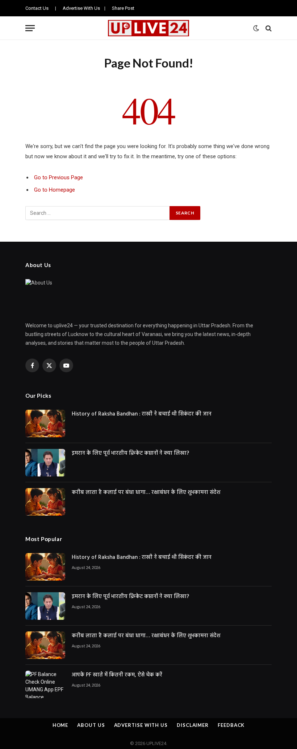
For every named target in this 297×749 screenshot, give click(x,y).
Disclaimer (193, 725)
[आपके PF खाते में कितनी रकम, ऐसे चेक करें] (45, 684)
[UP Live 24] (149, 28)
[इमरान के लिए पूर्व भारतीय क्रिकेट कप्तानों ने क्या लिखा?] (45, 462)
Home (60, 725)
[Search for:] (97, 213)
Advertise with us (141, 725)
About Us (91, 725)
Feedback (231, 725)
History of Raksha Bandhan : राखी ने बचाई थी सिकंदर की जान (142, 414)
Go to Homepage (54, 190)
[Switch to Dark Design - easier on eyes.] (256, 28)
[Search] (268, 28)
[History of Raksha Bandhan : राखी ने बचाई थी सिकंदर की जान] (45, 423)
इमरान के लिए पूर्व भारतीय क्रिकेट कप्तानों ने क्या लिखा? (130, 453)
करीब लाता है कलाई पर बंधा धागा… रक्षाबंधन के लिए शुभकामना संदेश (146, 492)
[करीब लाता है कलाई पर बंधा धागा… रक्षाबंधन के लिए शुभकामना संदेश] (45, 502)
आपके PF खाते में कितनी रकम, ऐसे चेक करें (117, 675)
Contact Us (37, 8)
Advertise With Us (81, 8)
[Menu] (30, 28)
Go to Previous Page (58, 177)
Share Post (123, 8)
